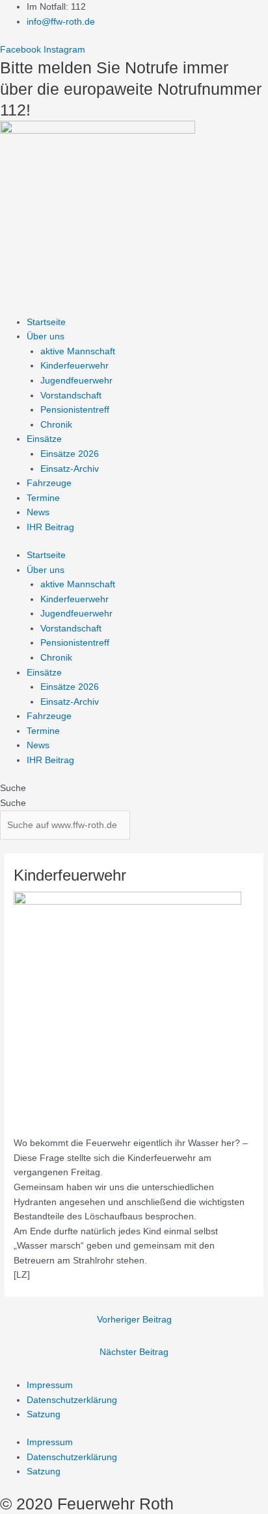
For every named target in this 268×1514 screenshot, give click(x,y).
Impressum (50, 1385)
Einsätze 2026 (69, 454)
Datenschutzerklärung (72, 1400)
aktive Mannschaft (77, 351)
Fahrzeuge (49, 483)
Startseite (46, 322)
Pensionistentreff (74, 410)
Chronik (56, 425)
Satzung (43, 1414)
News (38, 512)
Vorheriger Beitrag (134, 1320)
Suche (13, 788)
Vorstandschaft (70, 395)
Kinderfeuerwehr (74, 366)
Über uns (45, 336)
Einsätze (44, 439)
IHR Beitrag (50, 527)
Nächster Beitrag (134, 1352)
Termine (43, 498)
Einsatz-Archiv (69, 469)
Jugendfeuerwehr (76, 380)
